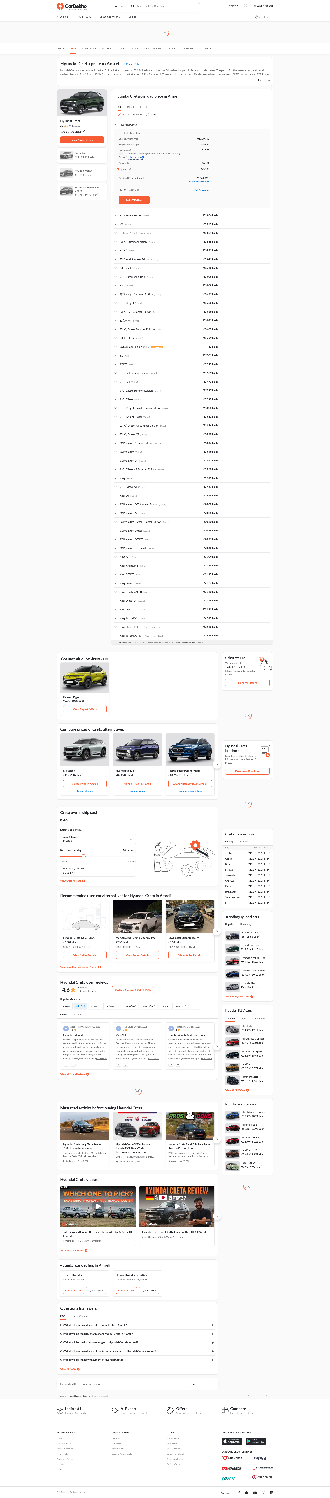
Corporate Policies (65, 1459)
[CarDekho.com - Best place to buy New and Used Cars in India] (72, 6)
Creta (60, 48)
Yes (195, 1383)
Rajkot (228, 886)
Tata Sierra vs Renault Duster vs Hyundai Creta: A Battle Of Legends (97, 1233)
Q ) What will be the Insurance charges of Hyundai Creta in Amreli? (99, 1342)
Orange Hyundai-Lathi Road (132, 1274)
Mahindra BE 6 (249, 1124)
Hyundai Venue (125, 770)
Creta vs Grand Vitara (190, 790)
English (232, 5)
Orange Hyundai (72, 1274)
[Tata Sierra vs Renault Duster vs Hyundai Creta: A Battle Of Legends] (98, 1206)
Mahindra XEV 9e (250, 1137)
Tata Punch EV (249, 1150)
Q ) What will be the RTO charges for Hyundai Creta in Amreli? (96, 1333)
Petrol (143, 107)
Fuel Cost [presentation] (65, 820)
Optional (124, 169)
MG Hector (247, 1025)
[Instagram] (263, 1493)
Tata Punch (247, 1064)
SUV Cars (240, 1090)
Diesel (130, 107)
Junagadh (230, 875)
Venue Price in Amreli (137, 783)
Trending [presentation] (230, 1017)
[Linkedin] (271, 1493)
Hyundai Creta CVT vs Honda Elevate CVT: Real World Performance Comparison (133, 1148)
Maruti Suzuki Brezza (252, 1038)
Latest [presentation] (244, 1017)
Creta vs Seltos (85, 790)
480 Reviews (73, 126)
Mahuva (229, 869)
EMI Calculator (201, 190)
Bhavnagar (230, 891)
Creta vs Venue (137, 790)
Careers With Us (64, 1443)
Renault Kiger (71, 697)
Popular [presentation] (243, 841)
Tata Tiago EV (248, 1162)
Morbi (228, 902)
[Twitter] (246, 1493)
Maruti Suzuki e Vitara (253, 1111)
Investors (61, 1464)
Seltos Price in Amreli (85, 783)
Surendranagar (232, 897)
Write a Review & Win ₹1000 (133, 990)
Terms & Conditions (65, 1448)
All (119, 107)
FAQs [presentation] (63, 1316)
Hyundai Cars (242, 996)
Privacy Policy (63, 1454)
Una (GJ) (229, 880)
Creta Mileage (73, 880)
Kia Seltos (69, 770)
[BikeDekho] (232, 1458)
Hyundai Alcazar (250, 945)
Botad (228, 864)
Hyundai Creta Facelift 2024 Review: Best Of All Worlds (174, 1231)
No (209, 1383)
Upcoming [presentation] (245, 924)
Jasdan (228, 853)
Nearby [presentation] (229, 841)
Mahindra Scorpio (251, 1076)
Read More (264, 80)
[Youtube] (255, 1493)
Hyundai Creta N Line (253, 970)
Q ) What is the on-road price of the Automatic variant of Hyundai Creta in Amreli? (108, 1351)
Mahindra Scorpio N (252, 1051)
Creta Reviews (77, 1074)
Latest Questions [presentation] (81, 1316)
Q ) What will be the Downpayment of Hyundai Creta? (91, 1359)
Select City (264, 16)
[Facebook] (239, 1493)
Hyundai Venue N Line (253, 957)
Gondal (228, 858)
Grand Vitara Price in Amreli (190, 783)
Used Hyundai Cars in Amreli (81, 966)
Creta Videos (77, 1250)
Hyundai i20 (248, 983)
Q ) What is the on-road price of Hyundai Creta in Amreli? (93, 1325)
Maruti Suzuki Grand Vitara (184, 770)
